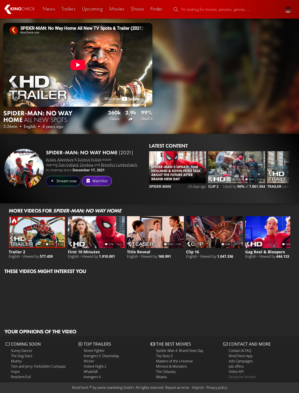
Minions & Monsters (171, 366)
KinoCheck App (241, 356)
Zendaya (86, 164)
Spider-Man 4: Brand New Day (179, 350)
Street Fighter (94, 350)
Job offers (236, 366)
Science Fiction (89, 159)
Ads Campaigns (241, 361)
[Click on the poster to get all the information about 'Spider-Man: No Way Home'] (24, 168)
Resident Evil (21, 377)
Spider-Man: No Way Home (89, 152)
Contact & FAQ (240, 350)
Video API (236, 371)
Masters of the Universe (174, 361)
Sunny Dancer (21, 350)
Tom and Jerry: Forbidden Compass (38, 366)
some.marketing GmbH (115, 387)
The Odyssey (166, 371)
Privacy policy (216, 387)
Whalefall (91, 371)
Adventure (65, 159)
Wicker (89, 361)
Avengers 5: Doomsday (101, 356)
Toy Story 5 (164, 356)
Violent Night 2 (95, 366)
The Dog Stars (21, 356)
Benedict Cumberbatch (119, 164)
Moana (161, 377)
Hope (15, 371)
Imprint (198, 387)
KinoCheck (80, 387)
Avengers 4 (92, 377)
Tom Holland (68, 164)
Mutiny (16, 361)
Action (51, 159)
